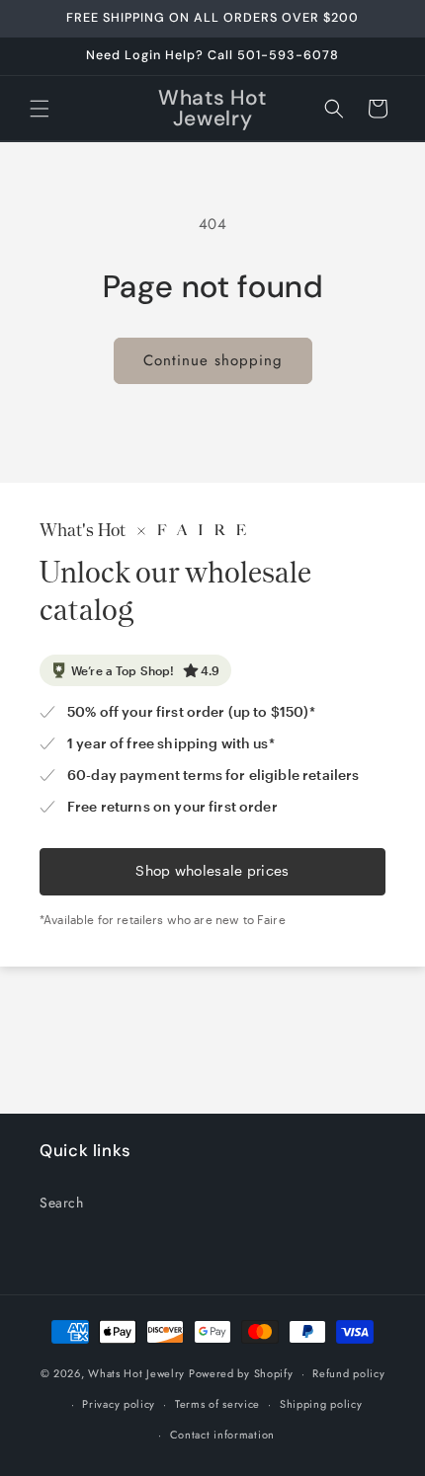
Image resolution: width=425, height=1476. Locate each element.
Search (62, 1202)
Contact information (222, 1434)
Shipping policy (321, 1404)
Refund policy (348, 1373)
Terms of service (217, 1404)
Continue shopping (213, 360)
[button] (39, 108)
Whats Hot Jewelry (136, 1373)
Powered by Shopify (241, 1373)
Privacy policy (118, 1404)
